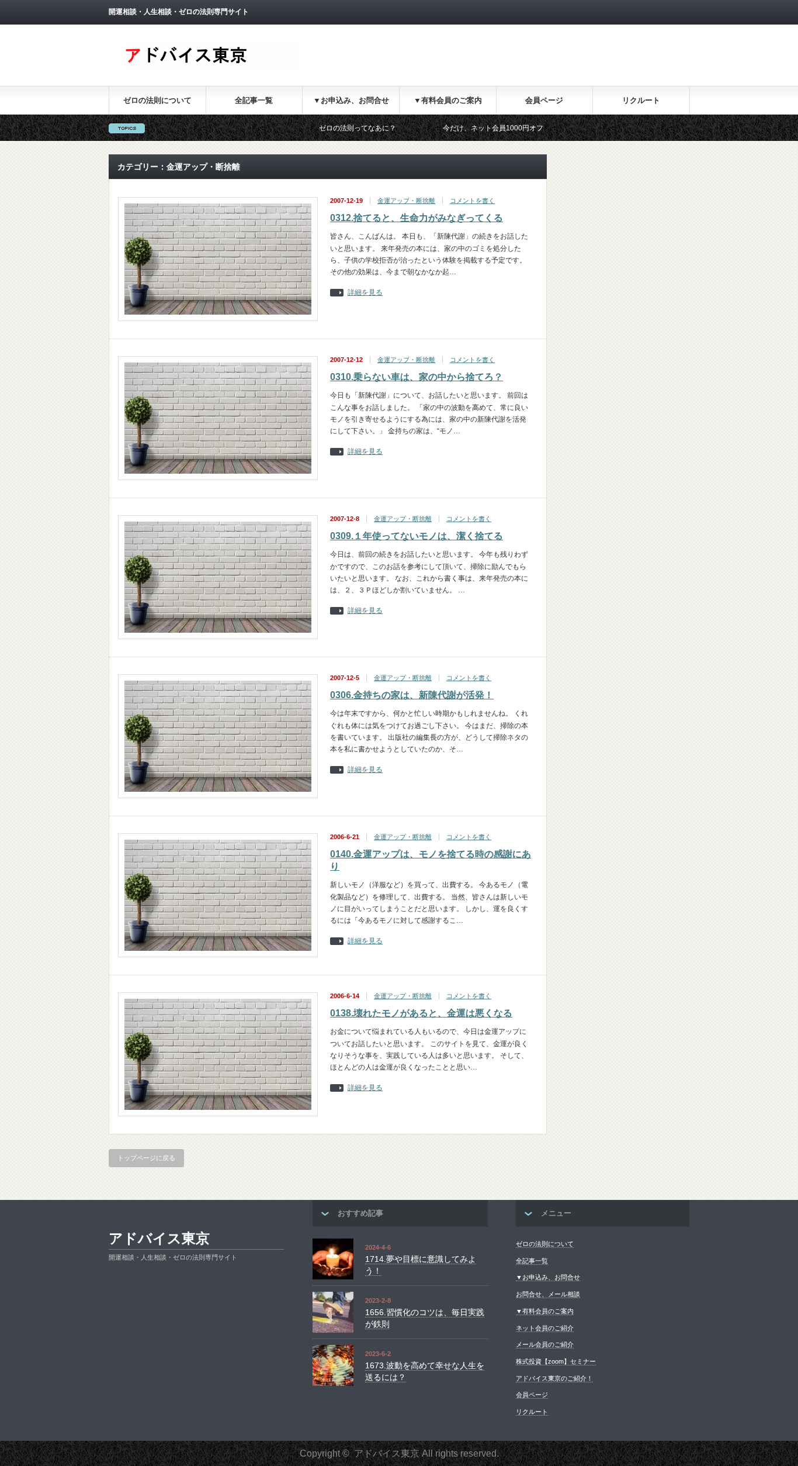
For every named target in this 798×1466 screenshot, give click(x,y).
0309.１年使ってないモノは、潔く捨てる (416, 536)
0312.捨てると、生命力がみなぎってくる (416, 218)
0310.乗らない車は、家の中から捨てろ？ (416, 377)
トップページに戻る (146, 1157)
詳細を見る (365, 292)
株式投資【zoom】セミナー (556, 1361)
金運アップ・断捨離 (406, 200)
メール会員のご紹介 (545, 1344)
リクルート (641, 100)
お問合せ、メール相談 (548, 1294)
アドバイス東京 (159, 1238)
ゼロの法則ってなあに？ (314, 128)
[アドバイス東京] (212, 66)
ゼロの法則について (157, 100)
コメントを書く (472, 200)
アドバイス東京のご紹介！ (554, 1378)
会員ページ (544, 100)
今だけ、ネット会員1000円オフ (450, 128)
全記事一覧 (254, 100)
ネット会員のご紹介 (545, 1328)
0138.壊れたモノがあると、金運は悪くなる (421, 1013)
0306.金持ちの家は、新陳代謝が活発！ (412, 695)
